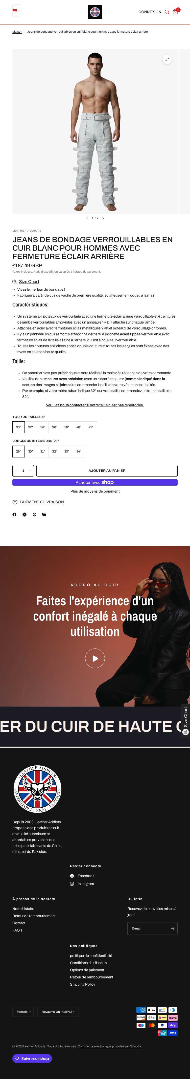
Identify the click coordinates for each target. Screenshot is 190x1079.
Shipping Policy (82, 984)
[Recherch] (167, 12)
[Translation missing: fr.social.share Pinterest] (36, 515)
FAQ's (17, 930)
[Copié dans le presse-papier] (45, 515)
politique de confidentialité (91, 956)
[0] (174, 12)
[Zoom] (167, 59)
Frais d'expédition (46, 271)
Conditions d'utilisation (88, 963)
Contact (18, 923)
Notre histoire (23, 909)
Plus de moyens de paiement (95, 491)
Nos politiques (84, 946)
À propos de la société (33, 899)
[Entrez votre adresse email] (173, 928)
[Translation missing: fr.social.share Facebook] (15, 515)
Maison (17, 31)
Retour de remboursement (33, 916)
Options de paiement (87, 970)
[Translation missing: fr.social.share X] (25, 515)
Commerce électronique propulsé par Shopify (109, 1046)
